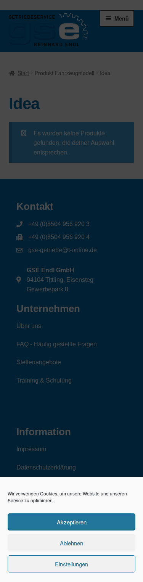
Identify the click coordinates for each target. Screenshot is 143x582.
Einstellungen (71, 564)
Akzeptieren (72, 522)
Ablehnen (71, 543)
